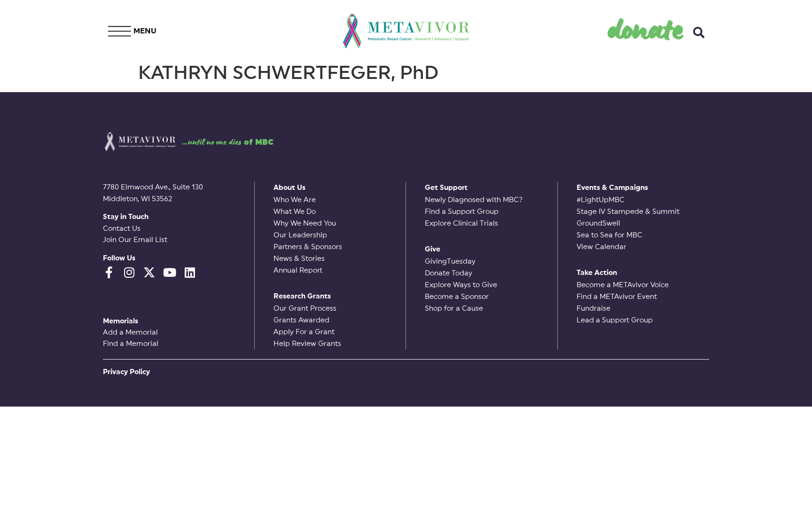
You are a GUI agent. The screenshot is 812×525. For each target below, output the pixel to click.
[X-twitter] (149, 272)
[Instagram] (129, 272)
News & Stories (299, 258)
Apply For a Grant (304, 332)
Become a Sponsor (457, 296)
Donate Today (448, 273)
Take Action (597, 272)
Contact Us (122, 228)
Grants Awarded (301, 320)
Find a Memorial (130, 343)
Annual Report (297, 270)
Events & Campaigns (612, 187)
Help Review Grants (307, 343)
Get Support (446, 187)
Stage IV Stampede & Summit (628, 211)
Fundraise (593, 308)
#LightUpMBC (601, 200)
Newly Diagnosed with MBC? (474, 200)
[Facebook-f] (109, 272)
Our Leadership (300, 235)
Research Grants (302, 296)
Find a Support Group (462, 211)
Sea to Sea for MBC (609, 235)
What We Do (294, 211)
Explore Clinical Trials (461, 223)
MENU (144, 31)
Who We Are (294, 200)
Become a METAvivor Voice (623, 285)
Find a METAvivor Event (617, 296)
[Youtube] (169, 272)
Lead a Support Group (615, 320)
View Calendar (601, 247)
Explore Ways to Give (461, 285)
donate (646, 29)
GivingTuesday (450, 261)
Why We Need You (304, 223)
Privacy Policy (126, 372)
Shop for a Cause (454, 308)
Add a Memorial (130, 332)
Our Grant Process (304, 308)
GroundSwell (598, 223)
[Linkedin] (189, 272)
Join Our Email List (135, 239)
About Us (289, 187)
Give (432, 249)
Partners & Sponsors (307, 247)
